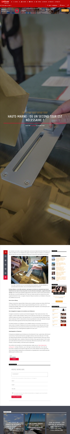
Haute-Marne (39, 115)
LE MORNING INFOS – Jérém (55, 315)
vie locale (45, 115)
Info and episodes (59, 306)
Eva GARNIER (33, 128)
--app (24, 115)
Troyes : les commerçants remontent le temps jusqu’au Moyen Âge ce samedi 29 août (61, 279)
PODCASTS (51, 2)
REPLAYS (45, 2)
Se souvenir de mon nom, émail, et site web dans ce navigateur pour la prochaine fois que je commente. (30, 398)
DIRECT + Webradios (52, 5)
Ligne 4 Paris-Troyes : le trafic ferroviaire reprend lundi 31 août (61, 269)
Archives (14, 364)
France (29, 115)
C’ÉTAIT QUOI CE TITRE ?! (6, 5)
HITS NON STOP (55, 319)
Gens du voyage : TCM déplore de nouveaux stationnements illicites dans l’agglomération (60, 274)
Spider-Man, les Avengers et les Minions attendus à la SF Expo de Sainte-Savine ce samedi (61, 284)
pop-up (63, 5)
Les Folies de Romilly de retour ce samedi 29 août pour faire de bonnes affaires (60, 265)
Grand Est (34, 115)
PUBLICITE (58, 2)
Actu (27, 115)
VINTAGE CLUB (54, 329)
